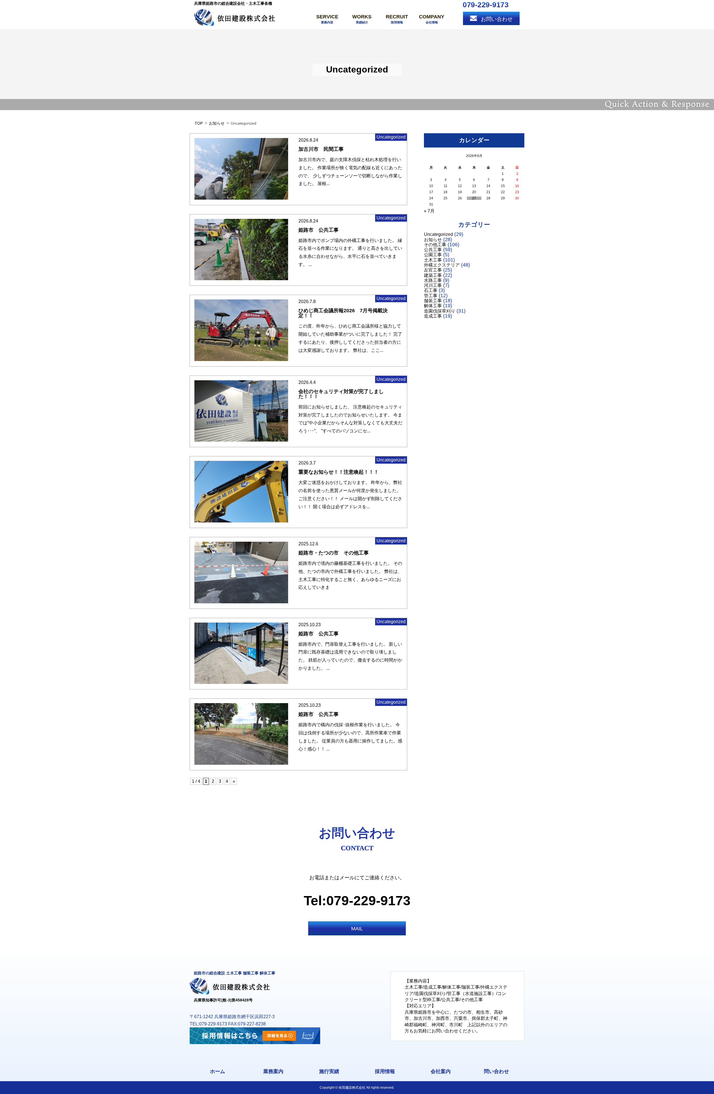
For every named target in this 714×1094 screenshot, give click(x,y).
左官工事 (433, 270)
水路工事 (433, 280)
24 (431, 198)
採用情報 (385, 1071)
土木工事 (433, 260)
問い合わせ (496, 1071)
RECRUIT (397, 19)
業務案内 (273, 1071)
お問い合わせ (497, 19)
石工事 (430, 290)
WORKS (362, 19)
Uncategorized (438, 234)
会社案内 (441, 1071)
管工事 (430, 295)
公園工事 (433, 254)
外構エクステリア (442, 265)
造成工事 (433, 316)
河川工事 (433, 285)
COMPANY (431, 19)
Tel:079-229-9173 (357, 900)
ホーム (217, 1071)
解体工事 (433, 305)
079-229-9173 (485, 5)
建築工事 (433, 275)
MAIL (357, 928)
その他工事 (435, 244)
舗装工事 (433, 300)
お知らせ (217, 123)
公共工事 (433, 249)
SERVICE (327, 19)
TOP (199, 123)
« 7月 (429, 211)
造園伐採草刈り (439, 311)
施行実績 (329, 1071)
